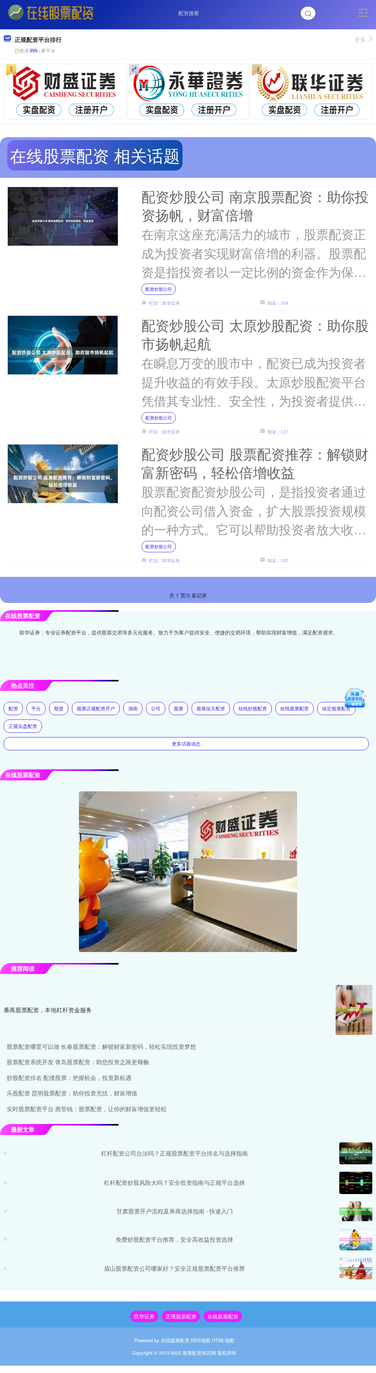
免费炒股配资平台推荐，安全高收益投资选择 (174, 1239)
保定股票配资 (336, 708)
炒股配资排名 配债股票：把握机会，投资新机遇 (69, 1077)
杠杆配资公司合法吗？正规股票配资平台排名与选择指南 (174, 1153)
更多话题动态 (186, 743)
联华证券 (144, 1316)
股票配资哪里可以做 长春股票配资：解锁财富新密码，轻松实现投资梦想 (101, 1046)
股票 (178, 708)
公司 (155, 708)
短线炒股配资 (252, 708)
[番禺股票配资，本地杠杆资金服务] (354, 1010)
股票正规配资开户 (96, 708)
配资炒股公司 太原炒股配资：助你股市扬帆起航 (255, 334)
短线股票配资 (294, 708)
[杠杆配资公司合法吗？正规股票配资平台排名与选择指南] (355, 1153)
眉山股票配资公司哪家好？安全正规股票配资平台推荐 (174, 1268)
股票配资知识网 (199, 1352)
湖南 (133, 708)
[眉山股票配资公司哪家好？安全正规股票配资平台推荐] (355, 1268)
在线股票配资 (222, 1316)
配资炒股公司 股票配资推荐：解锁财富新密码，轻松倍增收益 (255, 462)
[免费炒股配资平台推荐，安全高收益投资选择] (355, 1240)
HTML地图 (223, 1340)
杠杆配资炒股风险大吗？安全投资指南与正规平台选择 (174, 1182)
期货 (59, 708)
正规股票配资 (181, 1316)
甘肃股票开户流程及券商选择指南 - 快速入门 (174, 1211)
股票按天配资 (210, 708)
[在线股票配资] (50, 12)
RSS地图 (200, 1340)
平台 (36, 708)
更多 (360, 39)
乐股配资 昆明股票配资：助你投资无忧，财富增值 (72, 1093)
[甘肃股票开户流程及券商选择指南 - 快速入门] (355, 1211)
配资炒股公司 (158, 289)
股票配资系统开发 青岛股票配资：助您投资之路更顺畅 (78, 1062)
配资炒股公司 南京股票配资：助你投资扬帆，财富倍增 (255, 205)
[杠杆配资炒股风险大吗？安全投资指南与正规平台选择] (355, 1183)
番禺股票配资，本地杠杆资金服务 (48, 1010)
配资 (13, 708)
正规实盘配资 (22, 725)
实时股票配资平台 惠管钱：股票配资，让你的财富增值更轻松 (87, 1109)
